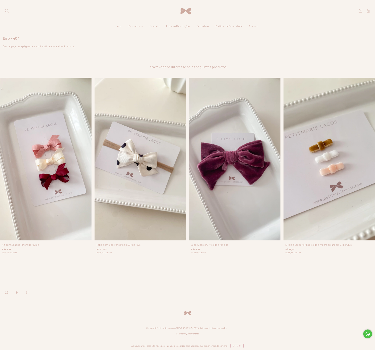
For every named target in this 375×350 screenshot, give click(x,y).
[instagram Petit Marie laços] (6, 292)
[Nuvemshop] (187, 334)
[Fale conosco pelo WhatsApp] (367, 333)
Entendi (237, 346)
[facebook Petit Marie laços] (17, 292)
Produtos (134, 26)
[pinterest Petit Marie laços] (27, 292)
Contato (154, 26)
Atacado (254, 26)
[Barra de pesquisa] (7, 11)
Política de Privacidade (229, 26)
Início (119, 26)
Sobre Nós (203, 26)
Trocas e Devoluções (178, 26)
